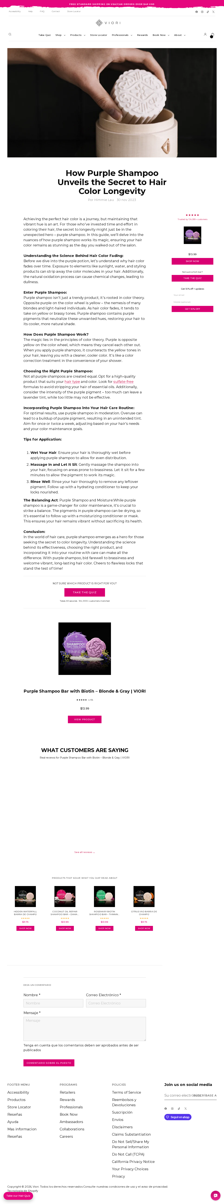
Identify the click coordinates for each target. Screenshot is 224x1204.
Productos (16, 1100)
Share (33, 943)
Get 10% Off (192, 309)
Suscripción (122, 1112)
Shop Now (192, 261)
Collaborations (72, 1129)
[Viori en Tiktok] (208, 12)
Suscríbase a (205, 1095)
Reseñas (14, 1114)
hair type (72, 382)
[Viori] (112, 23)
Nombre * (31, 995)
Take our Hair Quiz (18, 1195)
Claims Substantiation (131, 1134)
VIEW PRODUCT (84, 719)
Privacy (118, 1176)
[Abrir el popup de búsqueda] (10, 34)
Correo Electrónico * (103, 995)
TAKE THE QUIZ (84, 592)
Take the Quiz (192, 278)
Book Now (69, 1114)
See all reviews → (84, 852)
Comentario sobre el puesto (49, 1062)
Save (209, 53)
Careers (66, 1136)
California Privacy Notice (133, 1162)
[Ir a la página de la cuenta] (205, 34)
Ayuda (12, 1122)
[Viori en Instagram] (202, 12)
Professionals (71, 1107)
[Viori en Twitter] (213, 12)
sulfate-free (123, 382)
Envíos (118, 1120)
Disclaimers (122, 1127)
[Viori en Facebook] (196, 12)
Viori (36, 1186)
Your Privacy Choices (130, 1169)
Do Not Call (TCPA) (128, 1154)
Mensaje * (32, 1013)
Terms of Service (126, 1092)
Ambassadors (71, 1122)
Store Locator (19, 1107)
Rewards (67, 1100)
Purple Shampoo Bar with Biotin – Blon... (192, 249)
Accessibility (18, 1092)
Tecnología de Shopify (22, 1190)
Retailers (67, 1092)
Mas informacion (22, 1129)
